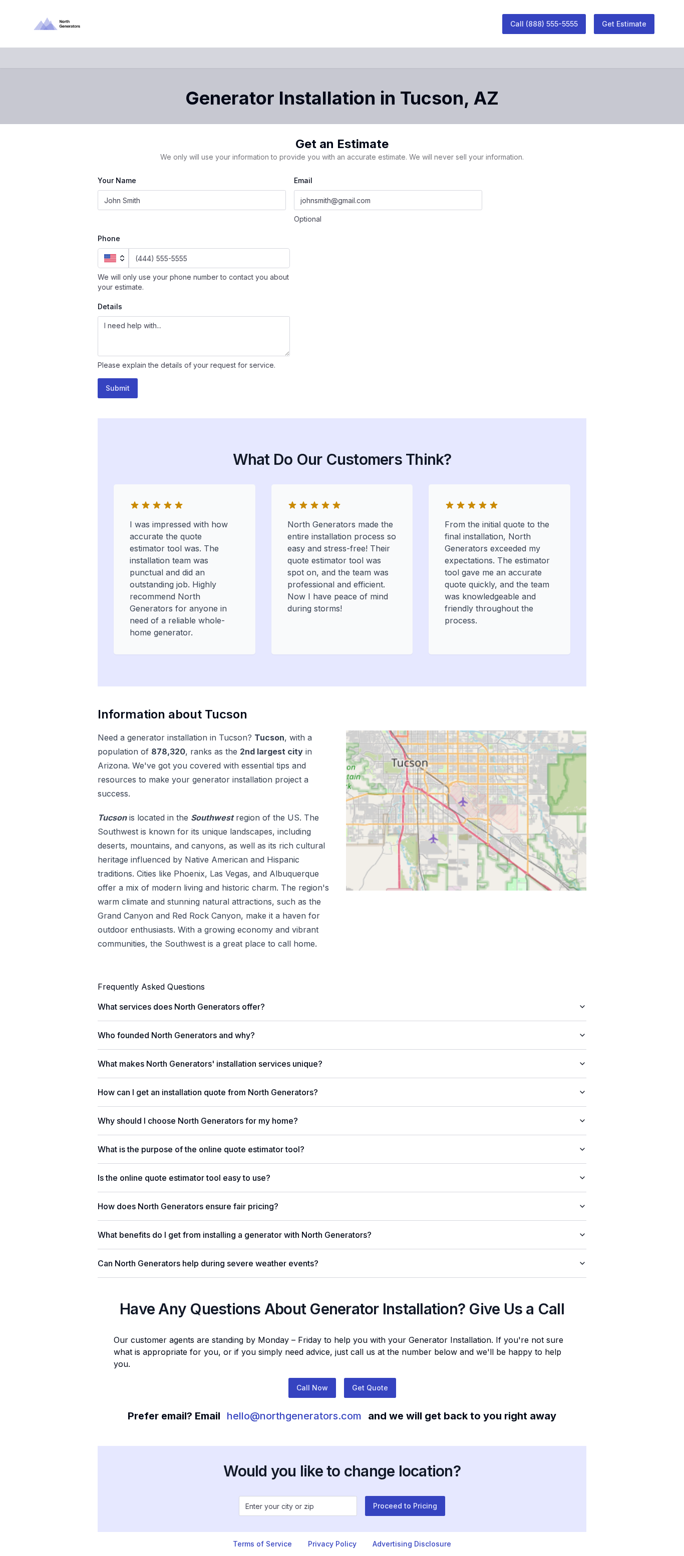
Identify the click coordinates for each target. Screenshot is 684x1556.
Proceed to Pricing (405, 1505)
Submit (118, 388)
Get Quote (370, 1387)
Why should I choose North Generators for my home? (198, 1121)
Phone (109, 238)
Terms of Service (262, 1543)
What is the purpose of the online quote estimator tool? (201, 1149)
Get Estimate (624, 24)
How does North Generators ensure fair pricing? (188, 1206)
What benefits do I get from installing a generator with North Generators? (235, 1235)
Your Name (117, 180)
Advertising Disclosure (412, 1543)
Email (303, 180)
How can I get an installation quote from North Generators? (208, 1092)
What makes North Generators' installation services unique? (210, 1064)
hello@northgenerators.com (294, 1416)
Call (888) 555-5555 (544, 24)
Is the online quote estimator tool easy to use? (184, 1178)
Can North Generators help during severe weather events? (208, 1263)
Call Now (312, 1387)
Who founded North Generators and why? (176, 1035)
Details (110, 306)
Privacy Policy (332, 1543)
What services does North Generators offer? (181, 1007)
